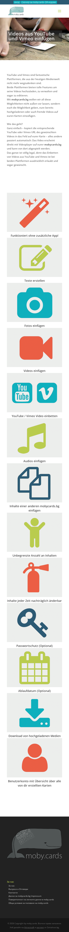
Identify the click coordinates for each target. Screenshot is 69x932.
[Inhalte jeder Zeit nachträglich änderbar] (34, 577)
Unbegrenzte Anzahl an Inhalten (34, 555)
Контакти (13, 892)
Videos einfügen (34, 371)
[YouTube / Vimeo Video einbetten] (34, 392)
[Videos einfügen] (34, 347)
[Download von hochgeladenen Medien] (34, 712)
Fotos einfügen (34, 326)
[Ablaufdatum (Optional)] (34, 667)
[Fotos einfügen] (34, 302)
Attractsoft (29, 927)
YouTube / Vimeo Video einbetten (34, 416)
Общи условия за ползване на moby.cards (28, 903)
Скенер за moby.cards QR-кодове (39, 2)
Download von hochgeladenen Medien (35, 736)
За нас (12, 885)
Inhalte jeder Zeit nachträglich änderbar (34, 601)
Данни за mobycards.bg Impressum (25, 896)
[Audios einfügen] (34, 437)
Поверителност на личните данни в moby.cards (31, 899)
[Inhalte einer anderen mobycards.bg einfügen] (34, 482)
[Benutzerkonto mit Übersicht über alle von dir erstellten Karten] (34, 757)
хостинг (40, 927)
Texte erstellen (34, 281)
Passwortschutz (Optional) (34, 646)
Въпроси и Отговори (18, 889)
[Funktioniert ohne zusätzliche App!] (34, 212)
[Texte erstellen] (34, 257)
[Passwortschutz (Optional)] (34, 622)
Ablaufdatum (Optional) (34, 691)
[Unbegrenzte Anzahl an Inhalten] (34, 532)
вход (16, 2)
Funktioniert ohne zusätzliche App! (34, 235)
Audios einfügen (34, 461)
